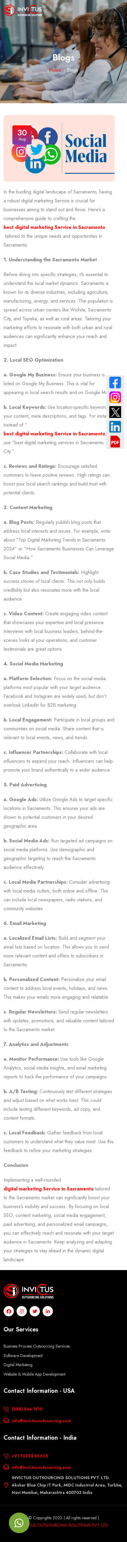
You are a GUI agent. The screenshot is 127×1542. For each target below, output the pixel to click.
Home (55, 70)
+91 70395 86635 (30, 1456)
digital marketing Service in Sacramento (49, 1188)
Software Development (23, 1356)
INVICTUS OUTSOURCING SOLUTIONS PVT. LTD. (63, 1525)
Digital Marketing (18, 1365)
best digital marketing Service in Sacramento (54, 227)
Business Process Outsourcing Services (37, 1346)
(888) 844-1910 (27, 1409)
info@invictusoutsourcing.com (41, 1421)
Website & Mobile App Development (34, 1374)
